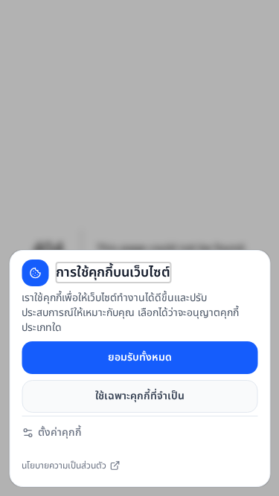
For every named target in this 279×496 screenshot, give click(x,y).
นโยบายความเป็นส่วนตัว (64, 468)
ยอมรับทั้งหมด (140, 357)
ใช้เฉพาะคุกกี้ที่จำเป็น (140, 396)
